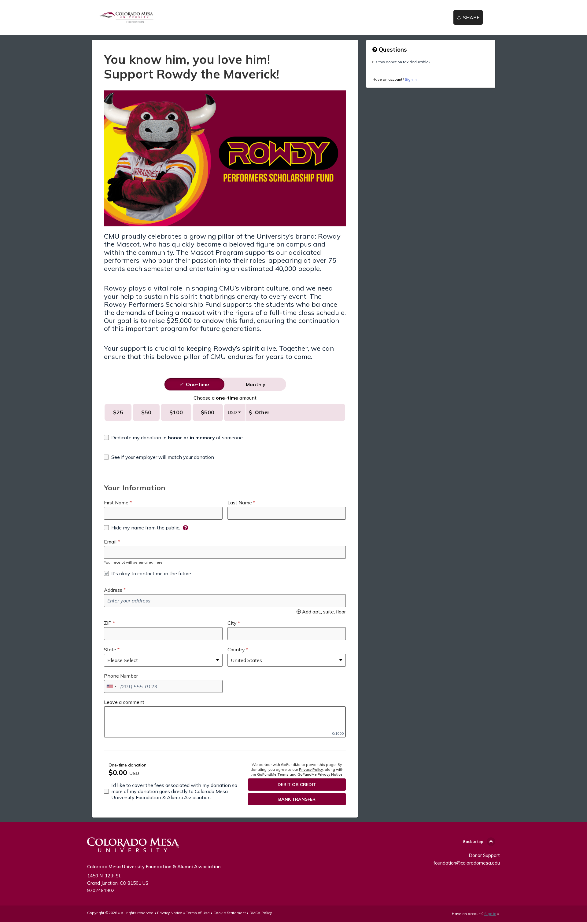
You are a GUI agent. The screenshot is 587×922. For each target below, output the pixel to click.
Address (113, 590)
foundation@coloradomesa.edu (467, 863)
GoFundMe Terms (273, 774)
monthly (255, 384)
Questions (392, 49)
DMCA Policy (260, 912)
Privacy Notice (169, 912)
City (232, 623)
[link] (126, 17)
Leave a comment (124, 702)
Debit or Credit (297, 784)
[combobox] (111, 686)
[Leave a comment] (224, 722)
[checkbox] (173, 437)
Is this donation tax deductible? (402, 62)
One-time (197, 384)
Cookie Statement (229, 912)
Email (110, 542)
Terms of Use (198, 912)
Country (236, 649)
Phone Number (121, 676)
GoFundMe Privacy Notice (319, 774)
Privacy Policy (311, 769)
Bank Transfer (297, 799)
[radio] (197, 384)
